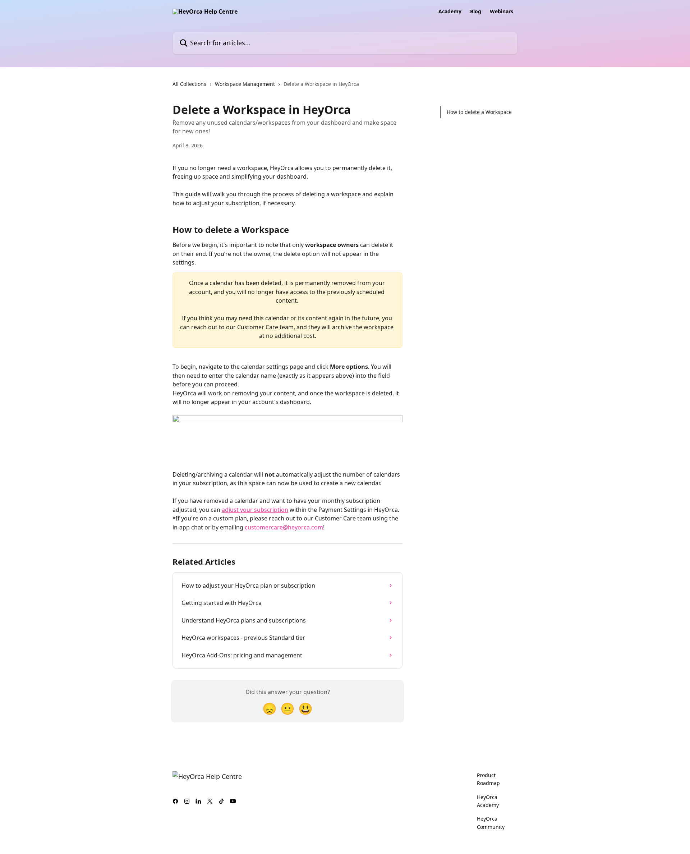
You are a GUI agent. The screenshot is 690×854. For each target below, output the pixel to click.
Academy (449, 11)
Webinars (501, 11)
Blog (475, 11)
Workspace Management (245, 84)
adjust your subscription (255, 510)
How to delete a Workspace (479, 112)
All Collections (189, 84)
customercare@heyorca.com (284, 527)
